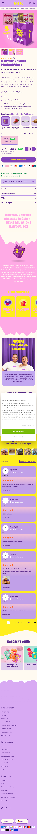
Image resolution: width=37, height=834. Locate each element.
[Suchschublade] (30, 3)
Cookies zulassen (18, 431)
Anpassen (17, 437)
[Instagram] (2, 808)
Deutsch (6, 821)
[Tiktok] (11, 808)
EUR (21, 821)
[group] (18, 441)
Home (2, 8)
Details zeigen (26, 425)
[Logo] (18, 3)
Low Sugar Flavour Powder (12, 8)
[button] (4, 452)
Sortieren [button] (5, 461)
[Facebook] (6, 808)
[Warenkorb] (33, 3)
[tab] (27, 461)
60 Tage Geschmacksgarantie (16, 181)
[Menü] (3, 3)
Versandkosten (8, 153)
